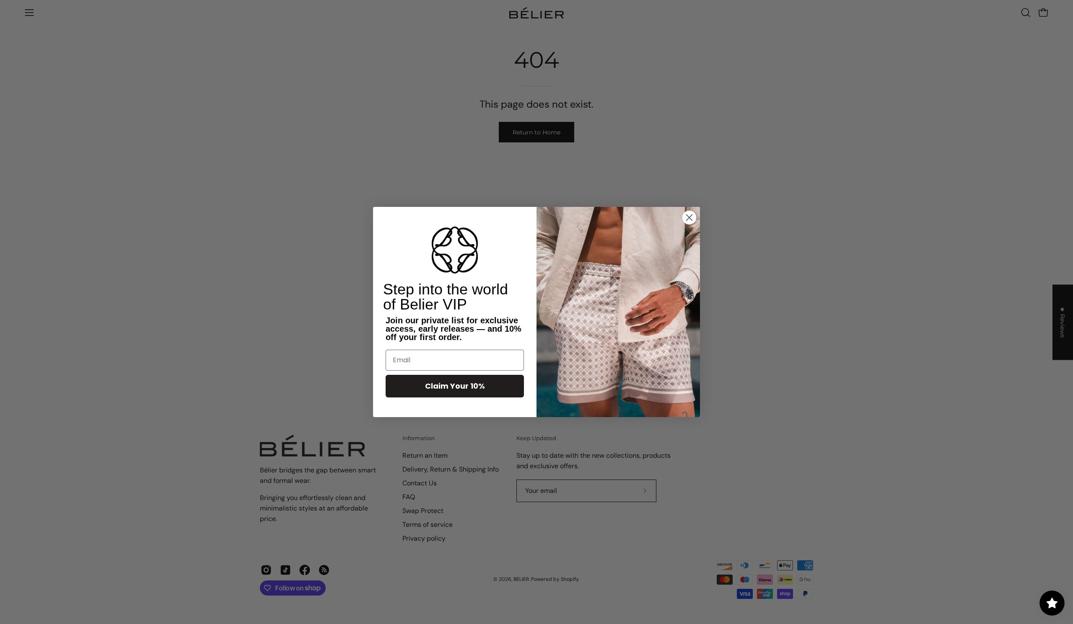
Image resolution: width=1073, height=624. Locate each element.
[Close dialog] (689, 217)
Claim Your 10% (455, 386)
